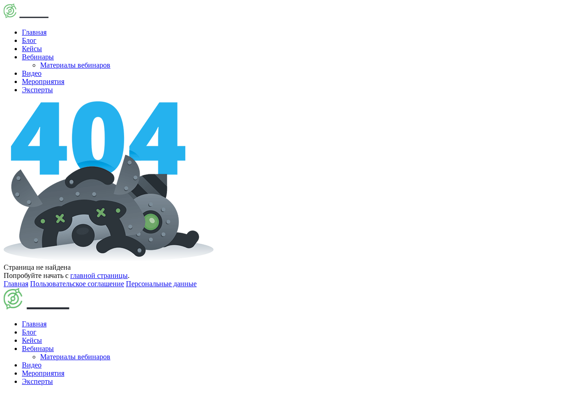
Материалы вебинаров (75, 65)
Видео (32, 73)
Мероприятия (43, 81)
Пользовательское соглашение (77, 284)
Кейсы (32, 48)
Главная (34, 32)
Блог (29, 40)
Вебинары (38, 57)
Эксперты (37, 90)
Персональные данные (161, 284)
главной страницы (99, 275)
